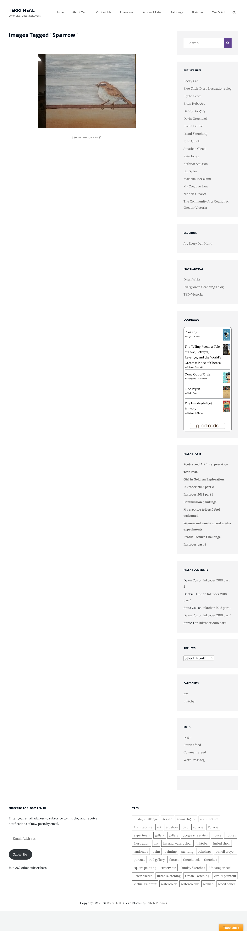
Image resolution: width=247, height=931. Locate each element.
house (217, 835)
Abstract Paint (152, 12)
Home (60, 12)
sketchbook (191, 860)
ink (156, 843)
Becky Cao (191, 81)
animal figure (186, 819)
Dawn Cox (191, 615)
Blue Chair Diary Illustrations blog (208, 88)
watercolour (190, 884)
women (208, 884)
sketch (174, 860)
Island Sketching (195, 134)
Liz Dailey (190, 171)
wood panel (226, 884)
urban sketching (169, 876)
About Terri (79, 12)
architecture (209, 819)
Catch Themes (156, 903)
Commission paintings (200, 502)
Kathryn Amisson (196, 164)
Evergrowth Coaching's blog (204, 287)
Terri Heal (22, 10)
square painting (145, 868)
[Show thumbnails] (87, 137)
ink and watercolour (177, 843)
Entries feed (192, 745)
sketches (210, 860)
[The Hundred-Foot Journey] (226, 406)
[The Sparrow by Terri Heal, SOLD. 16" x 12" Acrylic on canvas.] (87, 91)
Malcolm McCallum (197, 179)
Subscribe (20, 854)
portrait (139, 860)
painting (171, 851)
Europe (213, 827)
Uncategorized (220, 868)
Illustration (141, 843)
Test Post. (191, 472)
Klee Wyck (192, 389)
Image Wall (127, 12)
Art (186, 694)
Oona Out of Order (198, 374)
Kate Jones (191, 156)
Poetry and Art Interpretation (206, 464)
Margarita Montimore (197, 378)
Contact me (103, 12)
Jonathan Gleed (195, 149)
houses (231, 835)
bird (186, 827)
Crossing (191, 332)
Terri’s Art (218, 12)
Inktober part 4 (195, 544)
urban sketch (143, 876)
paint (156, 851)
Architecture (143, 827)
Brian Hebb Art (194, 103)
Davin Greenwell (195, 118)
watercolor (169, 884)
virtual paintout (225, 876)
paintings (204, 851)
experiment (142, 835)
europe (198, 827)
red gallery (157, 860)
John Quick (192, 141)
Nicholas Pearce (195, 194)
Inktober (190, 701)
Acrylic (167, 819)
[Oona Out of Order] (226, 377)
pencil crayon (225, 851)
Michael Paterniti (195, 367)
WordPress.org (194, 760)
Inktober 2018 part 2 (199, 487)
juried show (221, 843)
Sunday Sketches (192, 868)
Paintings (177, 12)
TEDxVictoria (193, 294)
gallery (159, 835)
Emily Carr (192, 393)
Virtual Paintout (145, 884)
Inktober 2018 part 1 (198, 494)
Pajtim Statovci (194, 336)
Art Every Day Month (198, 243)
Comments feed (195, 752)
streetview (168, 868)
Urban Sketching (197, 876)
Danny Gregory (194, 111)
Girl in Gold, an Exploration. (204, 479)
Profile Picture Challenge (202, 537)
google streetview (195, 835)
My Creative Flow (196, 186)
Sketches (197, 12)
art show (172, 827)
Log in (188, 737)
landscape (141, 851)
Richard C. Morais (195, 413)
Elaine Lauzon (194, 126)
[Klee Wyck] (226, 392)
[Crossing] (226, 334)
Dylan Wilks (192, 279)
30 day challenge (146, 819)
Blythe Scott (192, 96)
